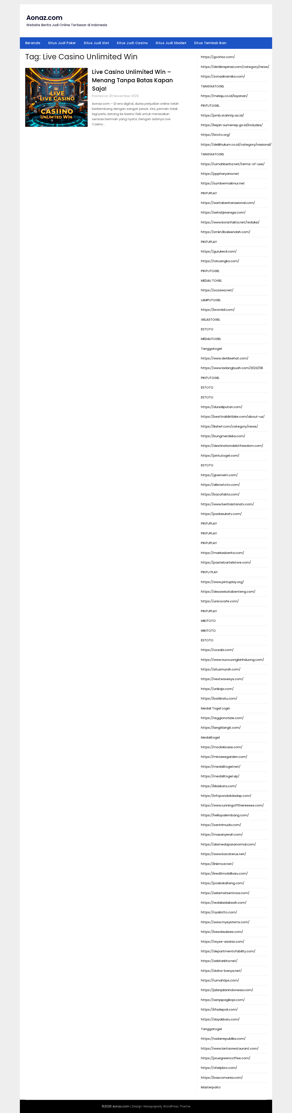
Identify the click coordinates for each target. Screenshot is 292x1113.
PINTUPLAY (209, 193)
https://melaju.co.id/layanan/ (224, 96)
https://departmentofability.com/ (228, 951)
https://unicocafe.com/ (220, 601)
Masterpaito (211, 1087)
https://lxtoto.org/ (215, 134)
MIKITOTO (208, 620)
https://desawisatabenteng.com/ (228, 591)
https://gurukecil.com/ (219, 251)
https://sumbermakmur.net (223, 183)
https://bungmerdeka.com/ (223, 436)
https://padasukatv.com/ (221, 514)
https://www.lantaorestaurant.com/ (230, 1048)
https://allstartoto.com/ (220, 484)
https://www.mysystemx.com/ (225, 922)
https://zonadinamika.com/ (223, 76)
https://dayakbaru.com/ (220, 1019)
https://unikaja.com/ (217, 689)
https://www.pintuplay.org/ (222, 582)
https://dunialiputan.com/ (221, 407)
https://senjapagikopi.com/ (223, 1000)
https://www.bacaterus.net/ (223, 854)
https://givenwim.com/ (219, 475)
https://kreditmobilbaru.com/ (224, 873)
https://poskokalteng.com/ (222, 883)
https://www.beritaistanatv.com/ (227, 504)
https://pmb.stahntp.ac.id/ (222, 115)
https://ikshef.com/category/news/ (229, 426)
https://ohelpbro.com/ (219, 1067)
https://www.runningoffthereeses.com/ (232, 805)
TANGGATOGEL (212, 86)
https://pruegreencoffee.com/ (225, 1058)
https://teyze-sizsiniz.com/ (222, 941)
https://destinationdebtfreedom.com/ (232, 445)
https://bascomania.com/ (222, 1077)
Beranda (32, 43)
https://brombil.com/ (218, 309)
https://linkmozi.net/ (217, 864)
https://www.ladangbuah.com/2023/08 (232, 368)
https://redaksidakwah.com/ (223, 902)
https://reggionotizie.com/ (222, 718)
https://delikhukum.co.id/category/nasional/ (236, 144)
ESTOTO (207, 329)
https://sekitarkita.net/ (219, 961)
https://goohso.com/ (218, 57)
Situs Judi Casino (132, 43)
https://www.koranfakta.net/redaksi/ (230, 222)
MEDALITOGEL (211, 339)
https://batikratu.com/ (219, 698)
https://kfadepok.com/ (219, 1009)
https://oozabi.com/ (217, 650)
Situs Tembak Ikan (210, 43)
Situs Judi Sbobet (171, 43)
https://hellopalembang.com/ (225, 815)
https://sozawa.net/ (217, 290)
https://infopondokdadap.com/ (226, 795)
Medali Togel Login (215, 708)
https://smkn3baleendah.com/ (225, 232)
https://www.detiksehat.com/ (224, 358)
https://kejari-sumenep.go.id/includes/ (232, 125)
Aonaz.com (44, 17)
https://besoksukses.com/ (222, 931)
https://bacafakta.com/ (220, 494)
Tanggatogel (211, 348)
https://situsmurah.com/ (220, 669)
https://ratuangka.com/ (220, 261)
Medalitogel (210, 737)
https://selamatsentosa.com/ (225, 893)
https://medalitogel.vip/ (220, 776)
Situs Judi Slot (96, 43)
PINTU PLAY (209, 572)
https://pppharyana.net (220, 173)
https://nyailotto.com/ (219, 912)
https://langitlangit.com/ (221, 727)
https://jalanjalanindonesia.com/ (227, 990)
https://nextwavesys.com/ (222, 679)
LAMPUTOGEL (211, 300)
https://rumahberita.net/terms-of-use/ (233, 164)
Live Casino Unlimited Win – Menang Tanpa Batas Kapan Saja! (132, 80)
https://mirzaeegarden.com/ (224, 756)
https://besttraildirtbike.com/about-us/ (233, 416)
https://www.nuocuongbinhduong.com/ (232, 659)
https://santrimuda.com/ (221, 825)
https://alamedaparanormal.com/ (228, 844)
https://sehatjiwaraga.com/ (223, 212)
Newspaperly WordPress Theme (166, 1106)
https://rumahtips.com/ (220, 980)
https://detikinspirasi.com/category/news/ (235, 66)
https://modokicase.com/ (221, 747)
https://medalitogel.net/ (220, 766)
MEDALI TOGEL (211, 280)
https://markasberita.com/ (222, 553)
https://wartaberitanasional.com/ (228, 202)
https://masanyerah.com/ (222, 834)
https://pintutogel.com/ (220, 455)
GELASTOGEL (210, 319)
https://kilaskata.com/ (219, 786)
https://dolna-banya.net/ (221, 970)
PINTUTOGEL (210, 105)
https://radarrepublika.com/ (223, 1038)
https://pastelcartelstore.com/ (226, 562)
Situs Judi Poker (62, 43)
